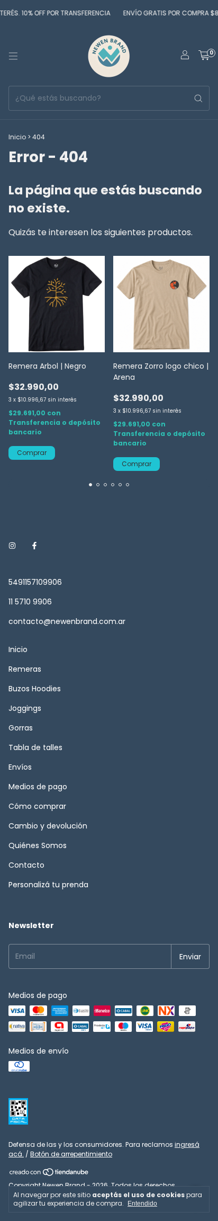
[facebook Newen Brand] (34, 545)
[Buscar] (198, 98)
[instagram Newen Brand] (12, 545)
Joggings (24, 708)
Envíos (20, 767)
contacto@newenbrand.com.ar (66, 621)
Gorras (20, 728)
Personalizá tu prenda (48, 884)
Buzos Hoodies (34, 688)
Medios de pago (37, 786)
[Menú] (13, 56)
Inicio (17, 136)
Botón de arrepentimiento (71, 1153)
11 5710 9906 (30, 601)
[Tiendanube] (49, 1174)
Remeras (24, 669)
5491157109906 (35, 582)
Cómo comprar (37, 806)
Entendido (142, 1203)
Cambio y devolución (47, 826)
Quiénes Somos (37, 845)
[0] (204, 56)
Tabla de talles (35, 747)
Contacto (26, 865)
